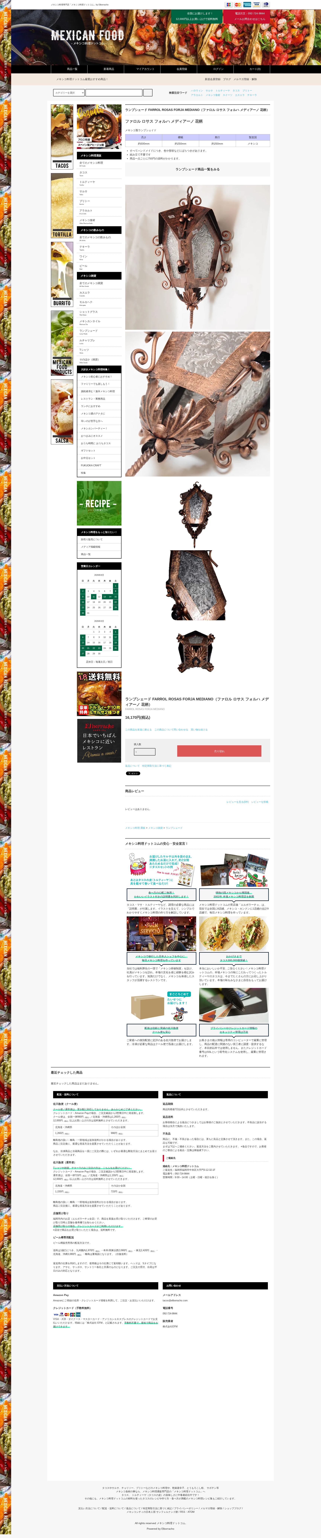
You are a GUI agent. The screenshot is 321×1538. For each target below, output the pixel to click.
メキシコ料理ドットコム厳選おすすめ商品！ (82, 79)
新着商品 (109, 68)
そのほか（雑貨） (90, 361)
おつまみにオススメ (92, 436)
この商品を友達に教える (138, 729)
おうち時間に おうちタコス (96, 443)
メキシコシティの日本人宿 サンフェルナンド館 (152, 1512)
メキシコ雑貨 (155, 828)
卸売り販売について (92, 539)
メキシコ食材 (213, 95)
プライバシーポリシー (186, 1508)
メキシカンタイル (90, 322)
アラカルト (197, 95)
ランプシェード (174, 828)
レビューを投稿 (259, 801)
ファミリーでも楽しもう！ (95, 384)
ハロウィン (197, 90)
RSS (182, 1512)
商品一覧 (72, 68)
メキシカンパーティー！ (94, 428)
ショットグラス (89, 313)
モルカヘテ (86, 303)
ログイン (218, 68)
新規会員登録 (213, 79)
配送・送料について (113, 1508)
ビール (83, 267)
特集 (83, 473)
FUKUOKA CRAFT (91, 465)
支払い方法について (89, 1508)
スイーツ (227, 95)
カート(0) (255, 68)
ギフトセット (88, 450)
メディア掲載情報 (90, 547)
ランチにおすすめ (90, 406)
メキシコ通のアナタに (93, 413)
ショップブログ (232, 1508)
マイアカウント (145, 68)
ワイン (83, 257)
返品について (132, 765)
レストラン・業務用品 (93, 399)
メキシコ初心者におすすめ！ (96, 376)
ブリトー (247, 90)
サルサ (209, 90)
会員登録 (182, 68)
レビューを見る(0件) (238, 801)
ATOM (191, 1512)
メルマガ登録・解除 (245, 79)
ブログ (227, 79)
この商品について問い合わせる (171, 729)
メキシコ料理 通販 (135, 828)
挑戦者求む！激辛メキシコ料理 (98, 391)
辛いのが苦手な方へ (92, 421)
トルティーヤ (222, 90)
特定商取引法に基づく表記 (156, 765)
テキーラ (252, 95)
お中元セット (88, 458)
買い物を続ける (199, 729)
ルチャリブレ (87, 341)
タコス (236, 90)
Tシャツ (84, 351)
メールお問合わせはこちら (249, 18)
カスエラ (240, 95)
